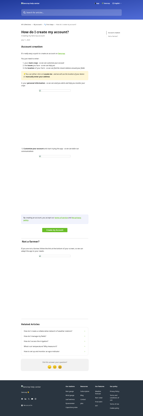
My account (38, 24)
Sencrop (61, 53)
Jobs (81, 403)
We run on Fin (28, 405)
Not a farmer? (113, 36)
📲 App (96, 3)
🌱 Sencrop (106, 3)
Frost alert (98, 402)
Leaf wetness (70, 399)
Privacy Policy (114, 391)
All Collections (26, 24)
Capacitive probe (71, 407)
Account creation (114, 33)
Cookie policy (114, 408)
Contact (83, 399)
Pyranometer (70, 403)
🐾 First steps (49, 24)
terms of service (61, 218)
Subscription (84, 391)
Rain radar (99, 398)
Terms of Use (114, 404)
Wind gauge (70, 395)
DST (96, 406)
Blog (82, 395)
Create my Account (54, 230)
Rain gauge (70, 391)
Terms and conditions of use (114, 397)
